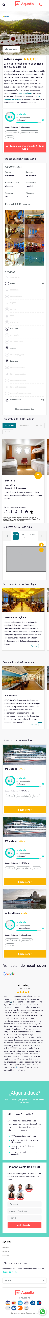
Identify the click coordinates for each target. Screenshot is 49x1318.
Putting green (12, 132)
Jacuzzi (10, 137)
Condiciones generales (20, 1313)
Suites (7, 432)
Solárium (10, 796)
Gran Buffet (26, 940)
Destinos (6, 1248)
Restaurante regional (15, 617)
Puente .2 (24, 536)
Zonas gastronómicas (29, 132)
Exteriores (24, 425)
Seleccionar (25, 809)
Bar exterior (11, 695)
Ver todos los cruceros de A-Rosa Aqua (25, 147)
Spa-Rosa (10, 945)
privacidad (34, 1313)
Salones (36, 796)
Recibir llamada (23, 1225)
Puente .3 (33, 536)
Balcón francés (12, 940)
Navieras (6, 1252)
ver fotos (13, 49)
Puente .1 (16, 536)
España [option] (12, 1211)
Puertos (6, 1255)
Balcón (39, 425)
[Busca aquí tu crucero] (7, 5)
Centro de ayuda (10, 1272)
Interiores (9, 425)
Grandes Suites (23, 796)
